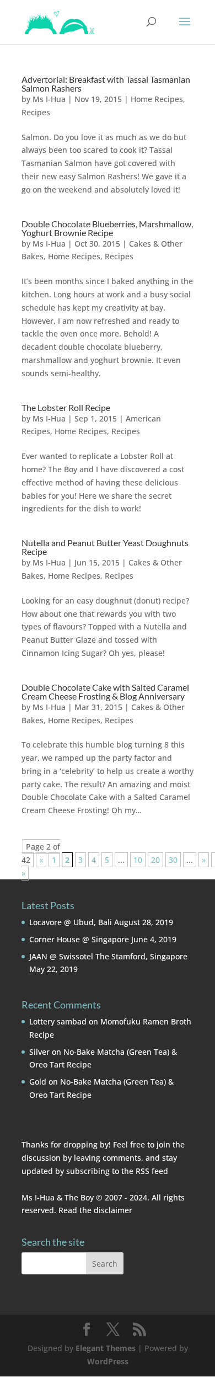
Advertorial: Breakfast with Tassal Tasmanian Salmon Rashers (106, 83)
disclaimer (113, 1210)
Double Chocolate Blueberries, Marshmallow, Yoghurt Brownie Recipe (107, 228)
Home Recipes (157, 99)
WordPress (107, 1361)
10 (137, 860)
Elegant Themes (106, 1348)
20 (155, 860)
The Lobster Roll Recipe (66, 407)
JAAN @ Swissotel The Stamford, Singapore (108, 956)
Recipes (36, 112)
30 (173, 860)
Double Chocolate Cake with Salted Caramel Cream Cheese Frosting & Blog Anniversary (105, 691)
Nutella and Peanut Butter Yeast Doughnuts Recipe (105, 547)
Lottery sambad (58, 1021)
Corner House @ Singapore (79, 939)
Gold (37, 1081)
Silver (39, 1052)
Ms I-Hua (49, 99)
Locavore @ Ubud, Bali (70, 922)
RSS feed (152, 1171)
